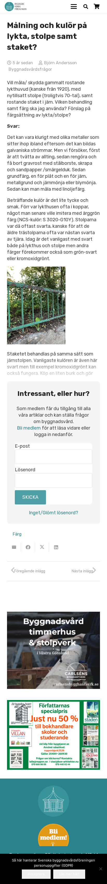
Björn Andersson (60, 62)
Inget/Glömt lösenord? (53, 513)
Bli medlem (29, 428)
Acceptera (36, 874)
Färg (17, 534)
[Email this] (14, 547)
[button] (74, 6)
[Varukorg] (96, 6)
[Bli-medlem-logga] (53, 839)
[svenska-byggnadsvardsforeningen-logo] (15, 6)
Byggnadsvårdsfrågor (30, 69)
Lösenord (25, 470)
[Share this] (28, 547)
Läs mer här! (69, 874)
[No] (100, 868)
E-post (22, 446)
